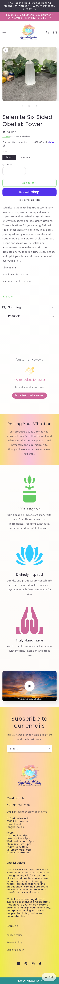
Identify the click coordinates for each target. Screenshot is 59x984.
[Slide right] (36, 106)
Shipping (6, 137)
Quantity (6, 164)
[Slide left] (22, 106)
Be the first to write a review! (29, 395)
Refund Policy (14, 942)
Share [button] (9, 296)
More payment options (29, 200)
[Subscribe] (48, 749)
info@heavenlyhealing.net (30, 811)
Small (9, 157)
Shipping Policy (15, 949)
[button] (29, 980)
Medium (25, 157)
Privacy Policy (14, 935)
